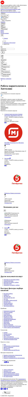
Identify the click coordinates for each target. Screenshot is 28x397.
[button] (2, 30)
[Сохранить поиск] (2, 56)
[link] (3, 27)
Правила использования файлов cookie (10, 12)
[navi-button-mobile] (2, 35)
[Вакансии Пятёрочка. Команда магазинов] (15, 180)
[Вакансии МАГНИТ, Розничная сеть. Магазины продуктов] (15, 133)
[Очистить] (3, 52)
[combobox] (7, 49)
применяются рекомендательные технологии (13, 379)
